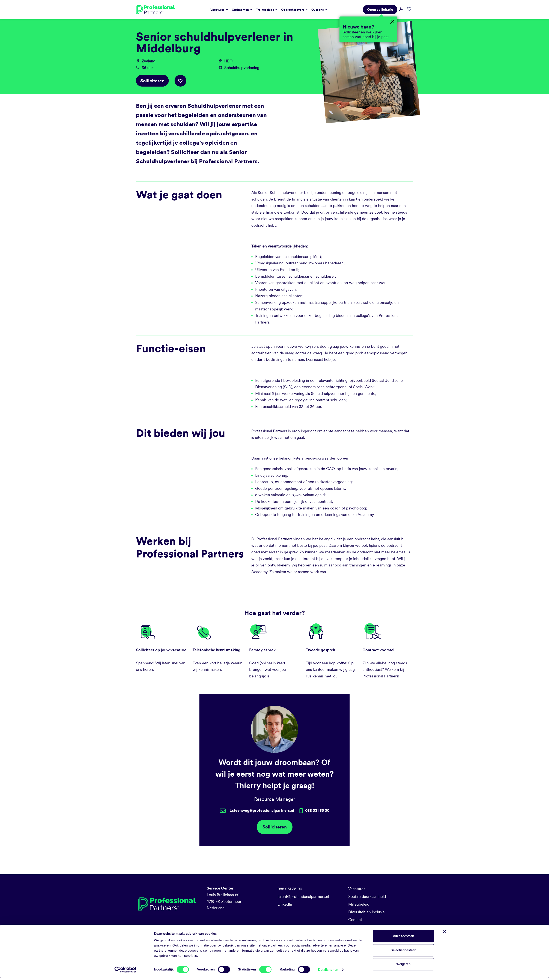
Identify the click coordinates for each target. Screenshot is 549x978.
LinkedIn (285, 904)
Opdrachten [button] (240, 10)
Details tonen (328, 969)
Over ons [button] (317, 10)
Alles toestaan (403, 936)
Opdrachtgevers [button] (293, 10)
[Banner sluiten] (444, 931)
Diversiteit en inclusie (366, 912)
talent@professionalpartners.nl (303, 896)
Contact (355, 919)
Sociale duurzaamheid (367, 896)
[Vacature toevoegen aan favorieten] (180, 81)
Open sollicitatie (380, 9)
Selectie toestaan (403, 950)
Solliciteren (152, 80)
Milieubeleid (358, 904)
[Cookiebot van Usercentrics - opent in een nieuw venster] (125, 969)
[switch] (224, 969)
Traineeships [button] (265, 10)
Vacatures (356, 889)
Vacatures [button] (217, 10)
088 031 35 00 (290, 889)
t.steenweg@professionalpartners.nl (261, 810)
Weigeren (403, 964)
